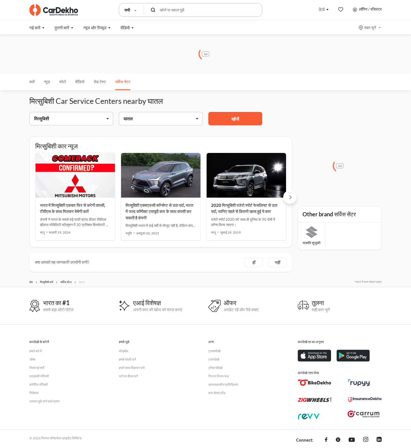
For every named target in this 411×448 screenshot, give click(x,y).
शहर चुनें (370, 27)
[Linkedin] (379, 440)
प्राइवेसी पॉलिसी (39, 376)
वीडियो (79, 81)
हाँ (253, 262)
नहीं (277, 262)
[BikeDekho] (314, 383)
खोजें (235, 118)
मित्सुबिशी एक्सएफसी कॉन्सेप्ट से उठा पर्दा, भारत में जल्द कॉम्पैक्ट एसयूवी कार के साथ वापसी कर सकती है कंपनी (159, 211)
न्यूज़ (47, 81)
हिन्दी (322, 9)
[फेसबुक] (326, 440)
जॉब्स (32, 359)
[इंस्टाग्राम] (365, 440)
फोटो (62, 81)
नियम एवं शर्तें (36, 368)
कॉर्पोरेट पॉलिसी (38, 384)
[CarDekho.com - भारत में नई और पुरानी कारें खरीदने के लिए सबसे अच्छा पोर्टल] (53, 10)
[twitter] (338, 440)
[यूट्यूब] (352, 440)
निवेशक (34, 393)
